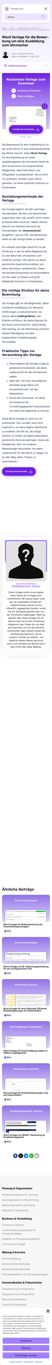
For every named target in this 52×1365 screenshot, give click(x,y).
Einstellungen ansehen (26, 1355)
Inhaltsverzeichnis (17, 65)
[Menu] (46, 9)
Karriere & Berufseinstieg (16, 1264)
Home (4, 28)
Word (13, 28)
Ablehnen (26, 1348)
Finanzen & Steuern (13, 1225)
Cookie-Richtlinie (15, 1362)
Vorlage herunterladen (23, 129)
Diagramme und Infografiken (18, 1294)
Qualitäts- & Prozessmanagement (21, 1238)
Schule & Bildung (11, 1258)
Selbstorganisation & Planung (18, 1205)
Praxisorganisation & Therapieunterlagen (25, 1274)
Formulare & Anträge (13, 1244)
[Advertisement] (26, 507)
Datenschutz (28, 1362)
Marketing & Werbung (14, 1299)
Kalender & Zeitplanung (15, 1210)
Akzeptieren (26, 1340)
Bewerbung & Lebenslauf (28, 28)
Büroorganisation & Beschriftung (20, 1200)
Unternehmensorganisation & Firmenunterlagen (18, 1232)
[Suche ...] (43, 16)
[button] (48, 1311)
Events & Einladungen (14, 1304)
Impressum (39, 1362)
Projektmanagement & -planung (20, 1194)
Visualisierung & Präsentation (18, 1289)
